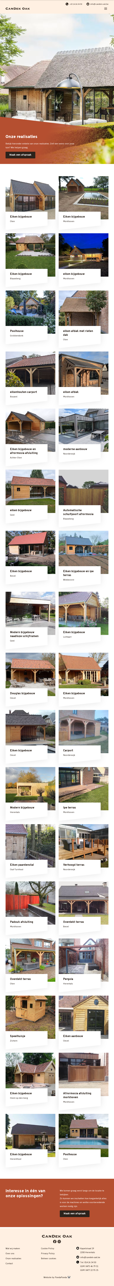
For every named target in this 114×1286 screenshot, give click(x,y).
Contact (9, 1263)
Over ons (10, 1253)
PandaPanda (61, 1277)
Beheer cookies (48, 1258)
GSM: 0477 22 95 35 (89, 1270)
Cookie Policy (47, 1248)
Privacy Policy (48, 1253)
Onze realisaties (13, 1258)
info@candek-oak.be (90, 1257)
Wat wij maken (13, 1248)
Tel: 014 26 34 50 (88, 1262)
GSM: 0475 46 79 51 (89, 1266)
